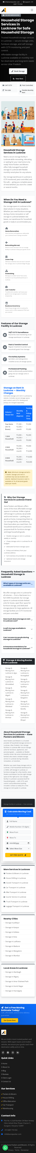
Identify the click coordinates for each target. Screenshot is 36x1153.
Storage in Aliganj (11, 977)
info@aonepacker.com (12, 2)
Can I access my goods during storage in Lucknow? (16, 638)
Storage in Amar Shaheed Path (16, 981)
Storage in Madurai (12, 946)
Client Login (6, 1078)
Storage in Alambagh (13, 972)
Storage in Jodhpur (12, 923)
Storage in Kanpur (12, 927)
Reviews (5, 1074)
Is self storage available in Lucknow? (14, 629)
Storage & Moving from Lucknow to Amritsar (9, 713)
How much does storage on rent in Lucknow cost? (16, 620)
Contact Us (6, 1081)
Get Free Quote (17, 855)
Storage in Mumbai (12, 955)
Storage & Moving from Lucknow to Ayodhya (25, 683)
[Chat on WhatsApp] (5, 1147)
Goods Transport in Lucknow (17, 883)
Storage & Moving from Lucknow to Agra (11, 670)
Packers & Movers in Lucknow (17, 873)
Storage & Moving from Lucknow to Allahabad (9, 702)
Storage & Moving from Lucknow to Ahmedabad (9, 680)
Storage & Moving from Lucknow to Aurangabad (25, 672)
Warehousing (8, 1108)
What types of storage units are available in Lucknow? (16, 584)
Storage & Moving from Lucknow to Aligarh (9, 691)
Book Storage (19, 71)
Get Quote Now (10, 1020)
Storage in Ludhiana (12, 941)
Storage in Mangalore (13, 951)
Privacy (11, 1150)
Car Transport (8, 1105)
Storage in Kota (11, 937)
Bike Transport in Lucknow (16, 892)
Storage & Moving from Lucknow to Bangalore (25, 694)
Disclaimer (25, 1150)
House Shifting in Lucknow (16, 878)
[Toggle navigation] (32, 10)
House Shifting (8, 1098)
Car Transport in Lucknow (15, 887)
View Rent (19, 79)
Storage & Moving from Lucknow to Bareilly (25, 705)
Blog (4, 1071)
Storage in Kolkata (12, 932)
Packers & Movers (9, 1094)
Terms (17, 1150)
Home (4, 1063)
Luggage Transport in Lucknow (17, 906)
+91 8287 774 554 (10, 1130)
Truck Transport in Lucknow (16, 902)
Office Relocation (9, 1101)
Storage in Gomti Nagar (14, 986)
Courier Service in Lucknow (16, 897)
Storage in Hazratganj (13, 991)
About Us (6, 1067)
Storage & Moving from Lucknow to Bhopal (25, 716)
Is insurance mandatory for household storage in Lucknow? (16, 647)
